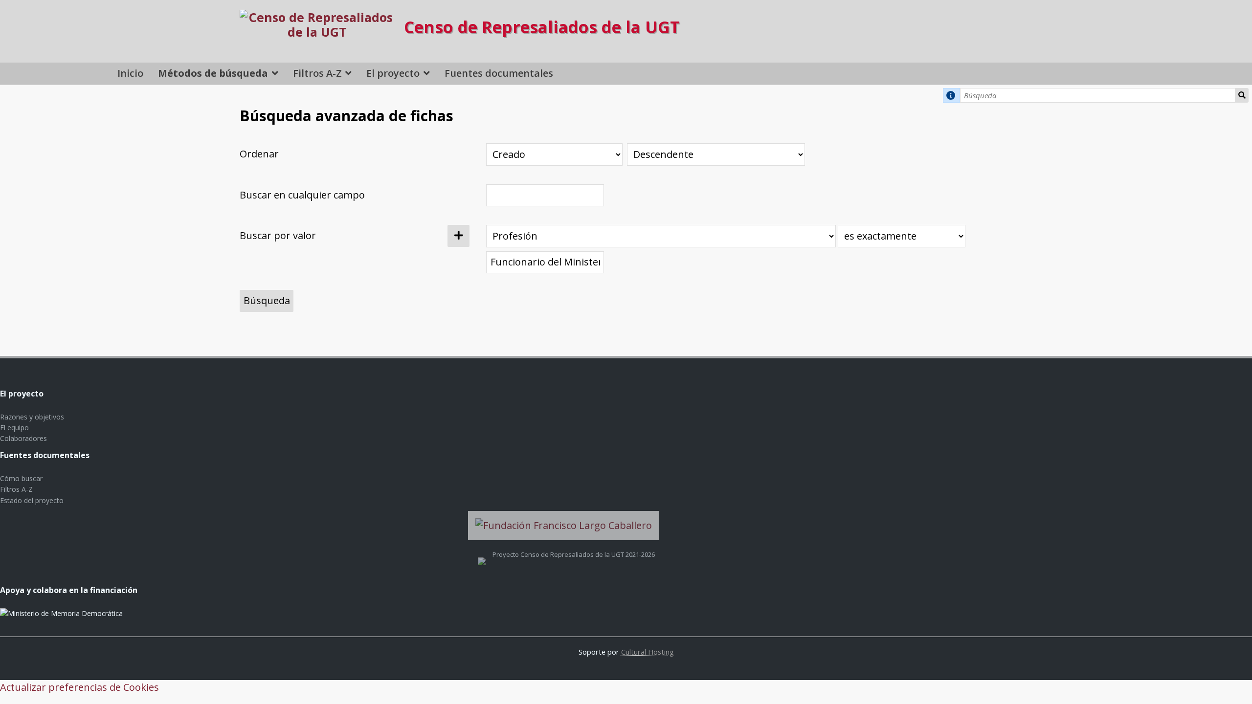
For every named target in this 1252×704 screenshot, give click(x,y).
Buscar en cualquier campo (302, 194)
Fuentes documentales (499, 73)
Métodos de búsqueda (213, 73)
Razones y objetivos (32, 416)
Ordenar (259, 153)
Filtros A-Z (317, 73)
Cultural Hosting (647, 652)
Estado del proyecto (32, 500)
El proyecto (393, 73)
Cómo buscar (21, 478)
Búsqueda (1242, 95)
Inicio (130, 73)
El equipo (14, 427)
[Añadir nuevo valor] (458, 236)
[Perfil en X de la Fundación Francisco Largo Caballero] (481, 554)
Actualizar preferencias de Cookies (79, 687)
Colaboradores (23, 438)
